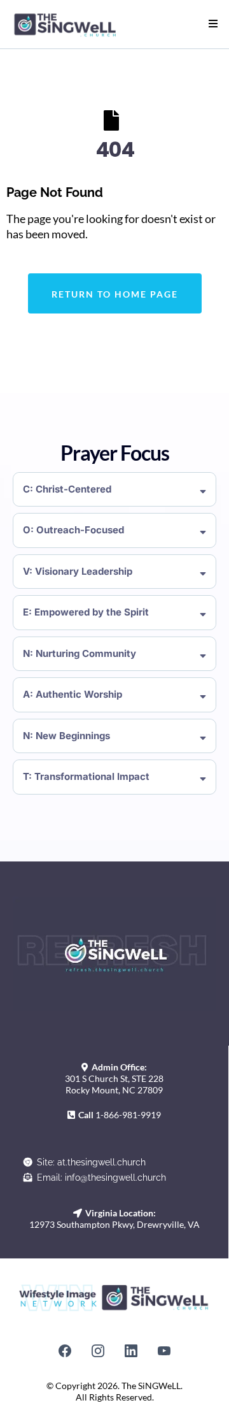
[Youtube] (164, 1350)
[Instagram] (97, 1350)
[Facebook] (64, 1350)
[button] (211, 24)
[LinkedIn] (131, 1350)
